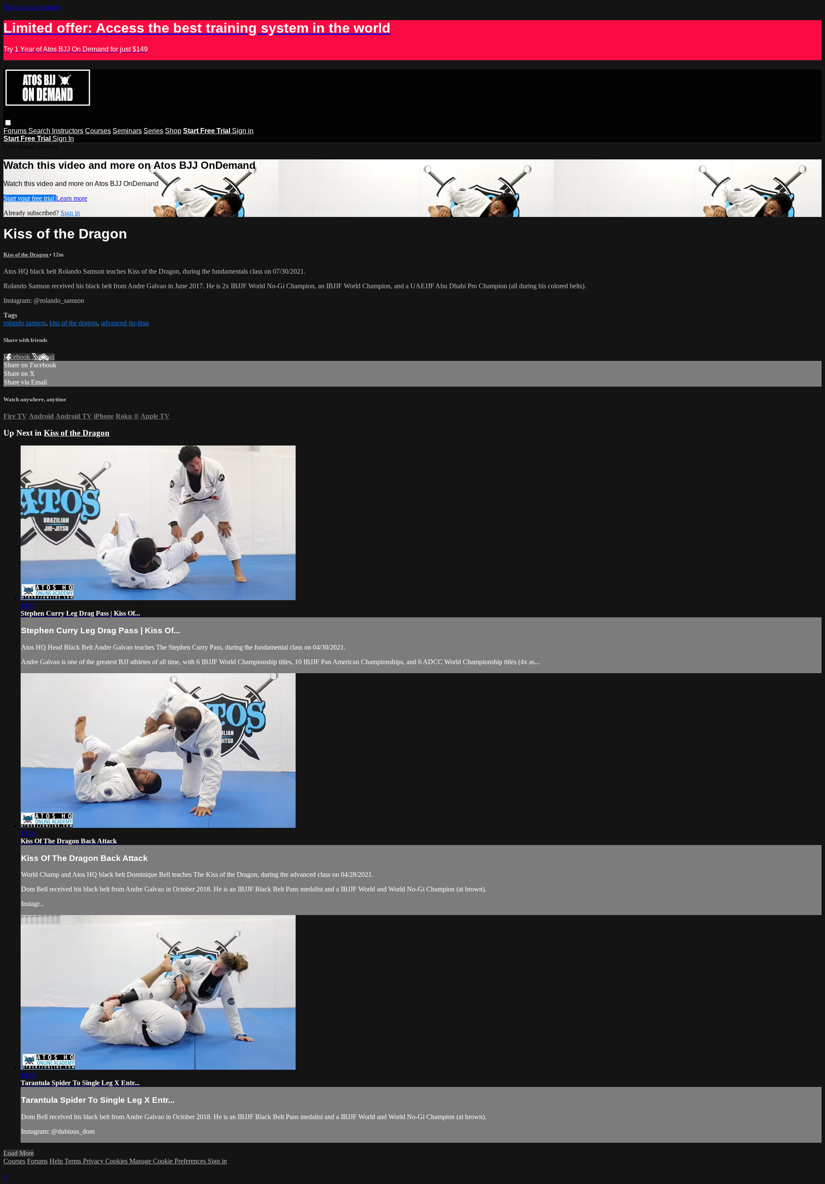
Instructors (67, 130)
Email (47, 356)
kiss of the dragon (73, 323)
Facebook (17, 356)
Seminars (127, 130)
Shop (173, 130)
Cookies (117, 1161)
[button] (8, 122)
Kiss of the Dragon (26, 254)
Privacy (94, 1161)
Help (56, 1161)
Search (40, 130)
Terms (73, 1161)
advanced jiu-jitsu (125, 323)
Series (153, 130)
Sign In (63, 138)
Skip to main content (31, 7)
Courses (98, 130)
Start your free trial (29, 198)
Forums (15, 130)
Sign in (243, 130)
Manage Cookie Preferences (168, 1161)
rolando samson (24, 323)
